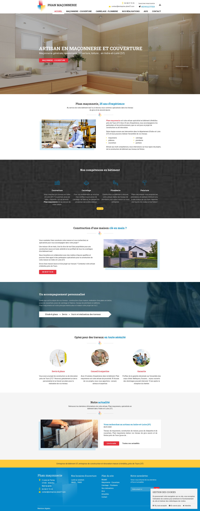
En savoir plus (175, 506)
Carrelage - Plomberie (107, 11)
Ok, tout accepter (160, 506)
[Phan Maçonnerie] (57, 6)
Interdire (187, 506)
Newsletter (148, 6)
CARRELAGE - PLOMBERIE (52, 64)
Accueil (58, 11)
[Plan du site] (160, 5)
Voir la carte (47, 486)
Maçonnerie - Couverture (79, 11)
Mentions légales (44, 508)
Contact (156, 11)
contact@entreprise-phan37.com (123, 6)
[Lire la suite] (69, 435)
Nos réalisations (131, 11)
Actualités (105, 494)
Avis (146, 11)
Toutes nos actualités (130, 443)
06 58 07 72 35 (129, 3)
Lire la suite (111, 443)
